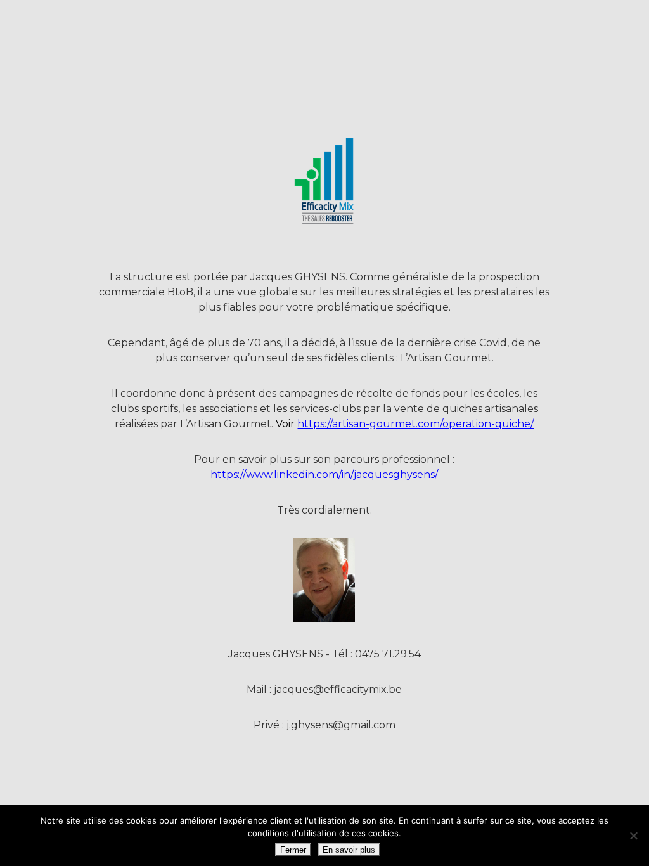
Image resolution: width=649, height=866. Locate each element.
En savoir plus (349, 850)
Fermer (293, 850)
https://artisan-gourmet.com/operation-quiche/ (415, 424)
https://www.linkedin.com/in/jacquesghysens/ (324, 475)
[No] (633, 835)
